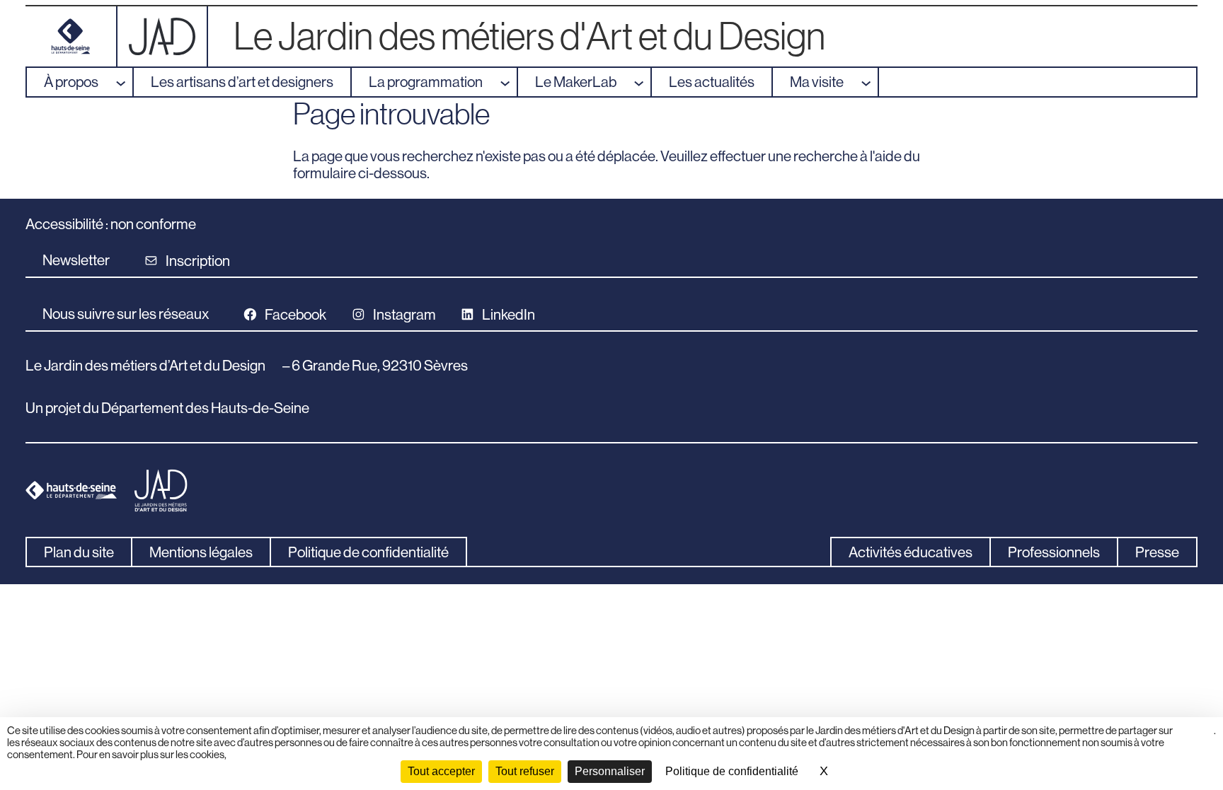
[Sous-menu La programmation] (508, 82)
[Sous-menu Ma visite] (869, 82)
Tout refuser (524, 771)
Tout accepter (441, 771)
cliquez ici (1198, 736)
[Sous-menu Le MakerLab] (641, 82)
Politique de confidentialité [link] (731, 771)
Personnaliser (610, 771)
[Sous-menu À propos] (123, 82)
